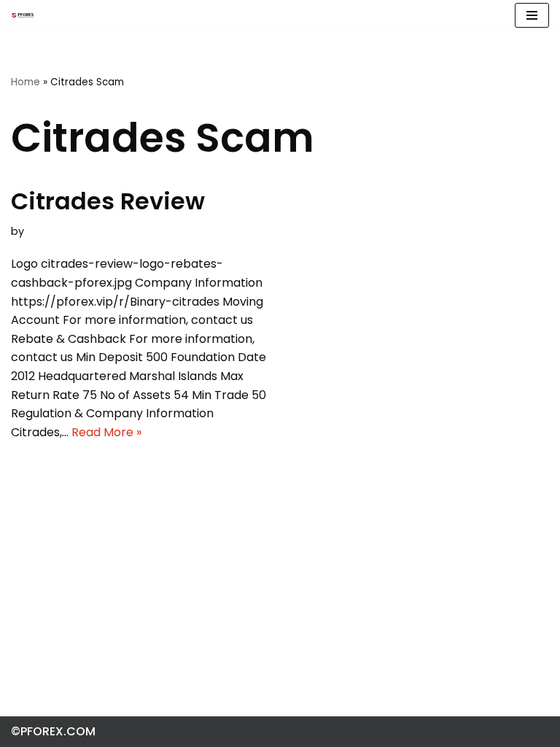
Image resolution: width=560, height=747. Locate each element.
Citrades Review (108, 201)
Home (25, 82)
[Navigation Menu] (532, 15)
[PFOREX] (22, 15)
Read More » (106, 432)
